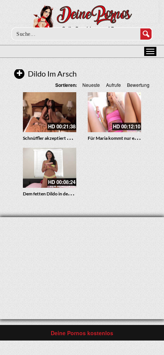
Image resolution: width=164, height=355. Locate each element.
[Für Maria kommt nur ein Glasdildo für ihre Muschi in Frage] (114, 112)
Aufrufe (113, 85)
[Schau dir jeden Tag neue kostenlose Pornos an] (82, 20)
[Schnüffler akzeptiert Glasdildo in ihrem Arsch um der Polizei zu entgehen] (49, 112)
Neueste (91, 85)
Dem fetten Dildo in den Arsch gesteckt (62, 194)
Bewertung (138, 85)
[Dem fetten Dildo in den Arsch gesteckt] (49, 168)
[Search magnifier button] (146, 34)
